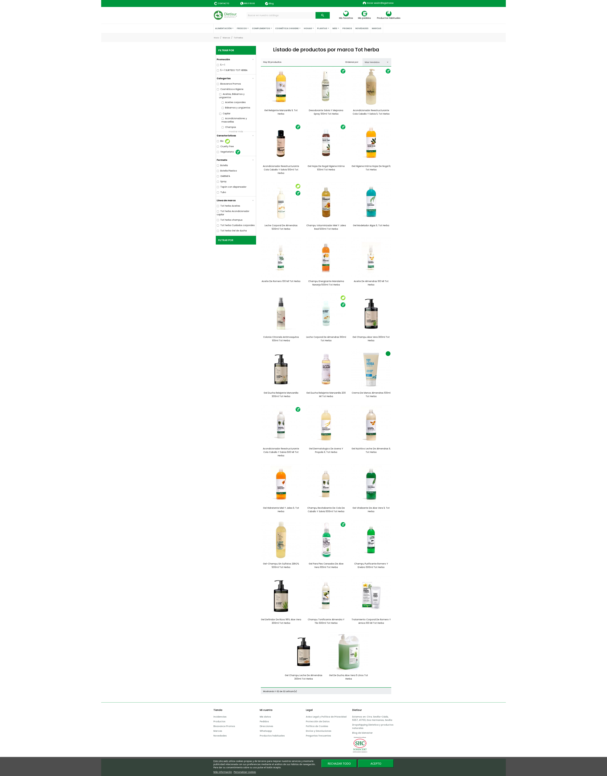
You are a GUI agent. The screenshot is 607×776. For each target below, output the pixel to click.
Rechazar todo (339, 763)
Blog (271, 3)
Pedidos (264, 721)
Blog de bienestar (362, 732)
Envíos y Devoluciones (318, 731)
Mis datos (265, 716)
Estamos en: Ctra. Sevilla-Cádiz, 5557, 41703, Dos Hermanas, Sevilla (372, 718)
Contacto (223, 3)
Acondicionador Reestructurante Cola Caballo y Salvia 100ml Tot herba (281, 170)
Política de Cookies (317, 726)
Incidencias (220, 716)
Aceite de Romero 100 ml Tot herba (281, 281)
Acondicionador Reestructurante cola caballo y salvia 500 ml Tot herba (281, 452)
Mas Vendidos (377, 62)
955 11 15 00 (249, 3)
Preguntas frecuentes (318, 735)
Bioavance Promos (224, 726)
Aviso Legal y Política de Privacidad (326, 716)
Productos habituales (272, 735)
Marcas (217, 731)
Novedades (220, 735)
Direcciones (266, 726)
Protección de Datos (318, 721)
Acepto (376, 763)
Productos (219, 721)
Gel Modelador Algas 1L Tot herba (371, 225)
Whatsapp (266, 731)
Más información (222, 771)
